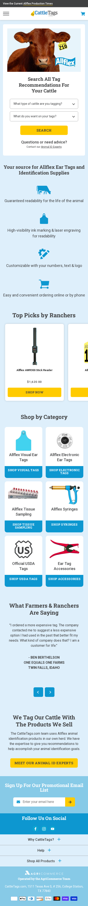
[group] (34, 362)
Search (44, 130)
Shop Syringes (64, 524)
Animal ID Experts (51, 146)
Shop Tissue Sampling (24, 525)
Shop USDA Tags (23, 579)
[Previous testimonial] (38, 692)
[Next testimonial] (49, 692)
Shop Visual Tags (23, 470)
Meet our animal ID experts (44, 763)
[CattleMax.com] (44, 873)
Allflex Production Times (38, 3)
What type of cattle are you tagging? (37, 103)
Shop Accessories (64, 579)
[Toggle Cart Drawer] (83, 13)
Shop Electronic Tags (64, 471)
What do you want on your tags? (34, 116)
